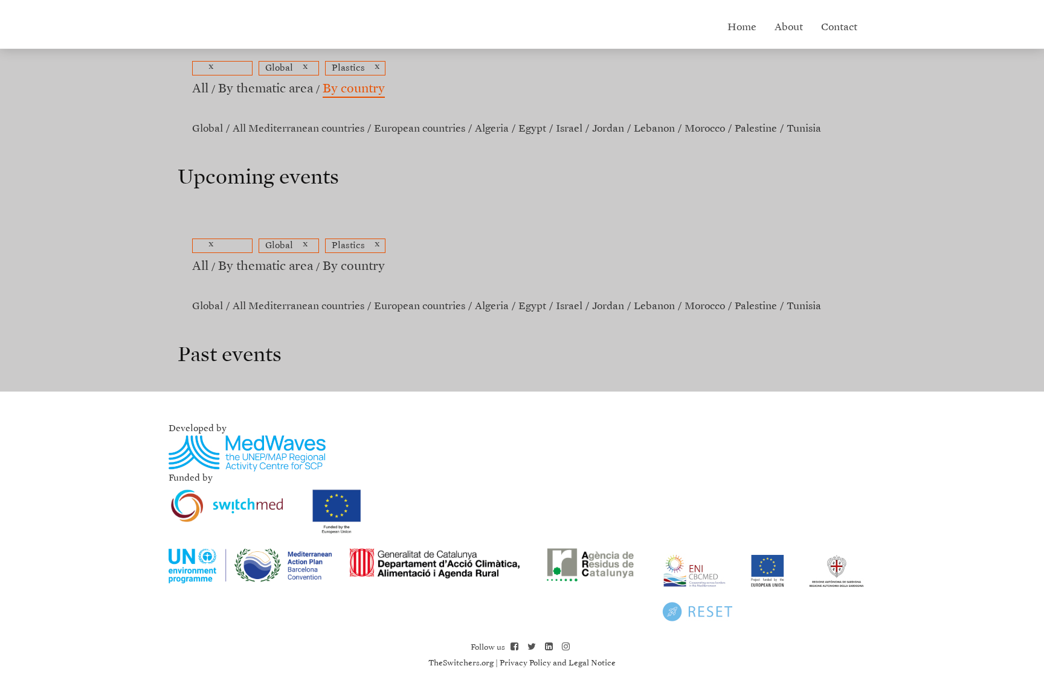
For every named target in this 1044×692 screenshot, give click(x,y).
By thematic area (265, 89)
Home (741, 27)
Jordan (608, 129)
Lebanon (654, 129)
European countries (419, 129)
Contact (839, 27)
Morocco (705, 129)
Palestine (756, 129)
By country (354, 89)
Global (207, 129)
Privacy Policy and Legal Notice (558, 663)
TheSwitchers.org (461, 663)
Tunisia (804, 129)
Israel (569, 129)
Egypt (532, 129)
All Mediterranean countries (298, 129)
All (200, 89)
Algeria (492, 129)
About (789, 27)
